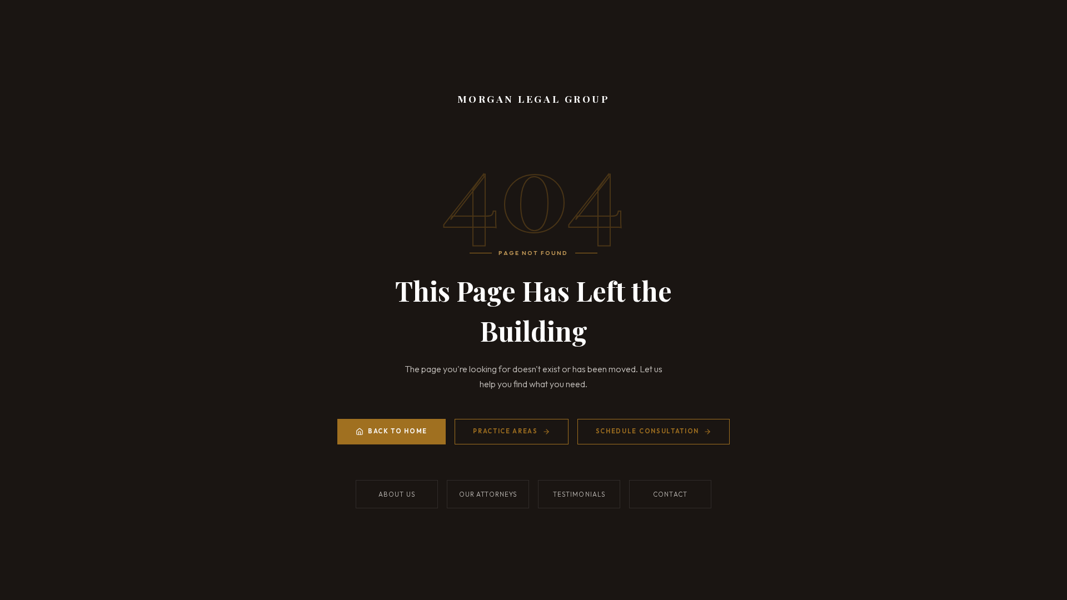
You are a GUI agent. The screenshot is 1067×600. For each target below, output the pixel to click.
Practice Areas (505, 431)
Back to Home (397, 431)
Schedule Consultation (647, 431)
